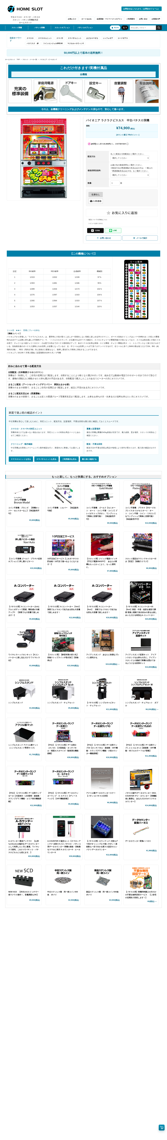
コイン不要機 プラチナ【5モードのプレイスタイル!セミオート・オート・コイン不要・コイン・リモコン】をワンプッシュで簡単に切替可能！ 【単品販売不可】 (140, 513)
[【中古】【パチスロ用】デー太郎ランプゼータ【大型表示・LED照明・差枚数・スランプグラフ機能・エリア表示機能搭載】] (25, 779)
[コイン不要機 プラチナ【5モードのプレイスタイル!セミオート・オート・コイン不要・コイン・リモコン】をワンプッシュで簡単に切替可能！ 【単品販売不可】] (141, 494)
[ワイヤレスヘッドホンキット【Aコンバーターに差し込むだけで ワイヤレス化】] (24, 640)
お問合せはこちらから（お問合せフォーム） (141, 9)
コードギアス (123, 38)
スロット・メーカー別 (30, 59)
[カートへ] (162, 1128)
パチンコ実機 (39, 28)
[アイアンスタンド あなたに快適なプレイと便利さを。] (103, 640)
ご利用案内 (130, 19)
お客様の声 (156, 19)
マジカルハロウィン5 (75, 43)
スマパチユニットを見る (46, 459)
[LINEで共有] (113, 230)
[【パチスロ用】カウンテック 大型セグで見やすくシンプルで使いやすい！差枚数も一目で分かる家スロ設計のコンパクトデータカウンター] (102, 827)
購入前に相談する (89, 459)
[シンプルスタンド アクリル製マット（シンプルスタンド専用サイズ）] (24, 731)
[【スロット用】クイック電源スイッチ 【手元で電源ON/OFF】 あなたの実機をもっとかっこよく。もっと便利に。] (102, 544)
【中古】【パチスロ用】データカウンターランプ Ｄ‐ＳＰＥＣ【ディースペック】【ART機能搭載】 (62, 796)
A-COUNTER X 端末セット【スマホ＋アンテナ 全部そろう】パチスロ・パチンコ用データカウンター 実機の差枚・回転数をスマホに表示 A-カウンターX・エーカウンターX (64, 846)
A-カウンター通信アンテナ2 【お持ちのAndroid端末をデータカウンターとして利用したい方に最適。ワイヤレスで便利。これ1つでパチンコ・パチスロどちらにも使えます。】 (23, 846)
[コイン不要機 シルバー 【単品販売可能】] (63, 494)
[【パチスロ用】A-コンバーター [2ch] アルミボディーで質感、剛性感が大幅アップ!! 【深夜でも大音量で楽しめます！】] (24, 592)
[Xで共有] (95, 230)
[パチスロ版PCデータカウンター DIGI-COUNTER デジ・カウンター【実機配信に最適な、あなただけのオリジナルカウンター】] (141, 779)
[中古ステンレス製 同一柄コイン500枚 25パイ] (63, 878)
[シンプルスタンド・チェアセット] (63, 688)
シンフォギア (108, 38)
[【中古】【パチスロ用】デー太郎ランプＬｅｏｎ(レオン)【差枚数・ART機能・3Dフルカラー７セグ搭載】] (141, 731)
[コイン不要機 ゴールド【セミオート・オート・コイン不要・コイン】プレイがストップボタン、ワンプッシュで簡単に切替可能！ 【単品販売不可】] (102, 494)
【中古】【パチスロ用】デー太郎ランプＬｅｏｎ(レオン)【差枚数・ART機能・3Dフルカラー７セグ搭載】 (140, 748)
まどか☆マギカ (92, 38)
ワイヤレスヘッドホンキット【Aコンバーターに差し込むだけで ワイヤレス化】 (24, 657)
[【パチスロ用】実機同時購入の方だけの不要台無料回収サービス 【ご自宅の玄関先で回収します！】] (141, 878)
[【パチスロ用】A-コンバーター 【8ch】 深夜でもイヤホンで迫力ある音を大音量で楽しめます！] (102, 592)
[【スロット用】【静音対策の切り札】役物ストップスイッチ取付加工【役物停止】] (63, 640)
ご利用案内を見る (69, 459)
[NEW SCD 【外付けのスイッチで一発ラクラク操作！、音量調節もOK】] (24, 878)
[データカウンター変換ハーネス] (141, 827)
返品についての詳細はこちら (98, 219)
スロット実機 (17, 28)
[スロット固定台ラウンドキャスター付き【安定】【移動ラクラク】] (141, 544)
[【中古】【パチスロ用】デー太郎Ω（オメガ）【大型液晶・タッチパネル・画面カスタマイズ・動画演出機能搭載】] (63, 731)
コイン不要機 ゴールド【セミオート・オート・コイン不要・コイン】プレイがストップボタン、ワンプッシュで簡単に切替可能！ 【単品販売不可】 (101, 513)
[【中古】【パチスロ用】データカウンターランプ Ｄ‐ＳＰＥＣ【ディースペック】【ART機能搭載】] (63, 779)
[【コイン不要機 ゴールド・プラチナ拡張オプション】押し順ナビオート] (25, 544)
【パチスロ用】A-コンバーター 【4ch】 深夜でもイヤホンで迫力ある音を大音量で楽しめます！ (64, 609)
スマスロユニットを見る (21, 459)
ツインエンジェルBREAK (53, 43)
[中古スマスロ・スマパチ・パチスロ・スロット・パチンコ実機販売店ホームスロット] (26, 9)
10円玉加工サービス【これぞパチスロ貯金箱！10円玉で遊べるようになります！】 (63, 561)
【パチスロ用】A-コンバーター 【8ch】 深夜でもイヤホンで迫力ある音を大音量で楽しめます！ (101, 609)
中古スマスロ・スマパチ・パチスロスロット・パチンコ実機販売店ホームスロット (25, 20)
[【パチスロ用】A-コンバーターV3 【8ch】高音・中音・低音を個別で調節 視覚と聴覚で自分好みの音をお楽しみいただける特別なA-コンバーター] (141, 592)
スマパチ (59, 38)
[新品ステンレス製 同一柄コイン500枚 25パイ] (103, 878)
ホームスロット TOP (12, 59)
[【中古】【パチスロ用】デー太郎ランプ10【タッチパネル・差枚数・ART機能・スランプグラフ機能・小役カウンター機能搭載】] (102, 731)
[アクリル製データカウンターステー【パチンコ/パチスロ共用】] (102, 779)
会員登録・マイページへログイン (109, 19)
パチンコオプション (85, 28)
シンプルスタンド (16, 703)
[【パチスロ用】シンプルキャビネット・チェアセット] (102, 688)
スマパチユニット (75, 38)
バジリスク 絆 (33, 43)
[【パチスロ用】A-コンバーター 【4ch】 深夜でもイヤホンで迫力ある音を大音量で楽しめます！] (64, 592)
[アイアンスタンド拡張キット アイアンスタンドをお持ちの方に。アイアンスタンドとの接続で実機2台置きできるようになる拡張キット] (141, 640)
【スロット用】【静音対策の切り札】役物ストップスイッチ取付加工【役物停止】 (62, 657)
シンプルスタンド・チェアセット (62, 703)
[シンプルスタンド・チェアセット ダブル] (142, 688)
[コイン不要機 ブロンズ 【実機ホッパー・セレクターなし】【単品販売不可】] (24, 494)
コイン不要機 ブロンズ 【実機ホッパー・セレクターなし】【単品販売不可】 (23, 510)
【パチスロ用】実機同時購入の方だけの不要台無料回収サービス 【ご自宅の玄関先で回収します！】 (140, 894)
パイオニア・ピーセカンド (48, 59)
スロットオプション (62, 28)
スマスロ (30, 38)
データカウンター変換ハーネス (138, 841)
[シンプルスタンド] (24, 688)
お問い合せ (143, 19)
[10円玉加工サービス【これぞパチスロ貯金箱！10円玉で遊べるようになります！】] (63, 544)
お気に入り (72, 19)
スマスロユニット (45, 38)
